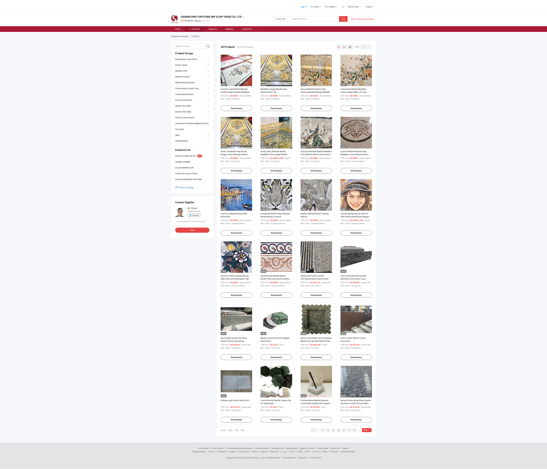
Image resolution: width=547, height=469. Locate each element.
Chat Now (195, 215)
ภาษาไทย (315, 451)
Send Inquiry (236, 108)
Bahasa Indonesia (348, 451)
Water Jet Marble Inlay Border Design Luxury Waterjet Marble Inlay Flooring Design (234, 154)
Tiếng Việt (334, 451)
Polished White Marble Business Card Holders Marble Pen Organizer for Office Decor (316, 403)
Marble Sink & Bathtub (185, 82)
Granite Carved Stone (184, 117)
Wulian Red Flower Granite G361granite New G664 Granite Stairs (314, 278)
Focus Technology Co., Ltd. (254, 457)
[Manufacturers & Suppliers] (189, 5)
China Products (218, 448)
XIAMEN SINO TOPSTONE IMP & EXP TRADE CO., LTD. (211, 16)
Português (222, 451)
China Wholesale (261, 448)
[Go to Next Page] (369, 47)
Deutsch (264, 451)
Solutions (229, 29)
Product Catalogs (186, 187)
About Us (213, 29)
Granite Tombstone (183, 100)
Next (366, 430)
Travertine (179, 129)
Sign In (304, 6)
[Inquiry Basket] (343, 6)
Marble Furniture (182, 76)
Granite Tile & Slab (183, 111)
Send (192, 230)
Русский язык (243, 451)
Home (177, 29)
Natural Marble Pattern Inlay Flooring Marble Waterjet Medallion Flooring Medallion (316, 92)
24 (230, 430)
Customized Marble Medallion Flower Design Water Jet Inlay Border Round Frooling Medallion (354, 92)
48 (242, 430)
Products (196, 29)
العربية (284, 451)
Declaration (303, 457)
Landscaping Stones (184, 94)
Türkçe (324, 451)
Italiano (255, 451)
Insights (345, 448)
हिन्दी (307, 451)
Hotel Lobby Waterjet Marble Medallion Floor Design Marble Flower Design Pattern (274, 154)
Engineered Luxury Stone (186, 59)
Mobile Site (335, 448)
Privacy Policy (315, 457)
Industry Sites (292, 448)
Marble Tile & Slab (183, 105)
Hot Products (204, 448)
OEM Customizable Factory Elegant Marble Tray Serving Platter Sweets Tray (316, 341)
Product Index (322, 448)
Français (232, 451)
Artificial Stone (181, 140)
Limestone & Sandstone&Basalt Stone (192, 123)
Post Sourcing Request (364, 19)
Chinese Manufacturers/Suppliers (239, 448)
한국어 (292, 451)
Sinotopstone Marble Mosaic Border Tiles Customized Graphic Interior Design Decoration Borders (276, 278)
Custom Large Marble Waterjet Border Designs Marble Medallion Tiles (235, 92)
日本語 (300, 451)
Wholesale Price (277, 448)
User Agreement (289, 457)
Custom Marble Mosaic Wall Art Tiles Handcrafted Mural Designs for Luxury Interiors (354, 216)
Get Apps (355, 6)
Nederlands (274, 451)
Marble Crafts (181, 70)
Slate (177, 135)
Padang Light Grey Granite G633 (235, 400)
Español (211, 451)
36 (236, 430)
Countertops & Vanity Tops (187, 88)
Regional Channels (307, 448)
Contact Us (247, 29)
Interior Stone (181, 65)
